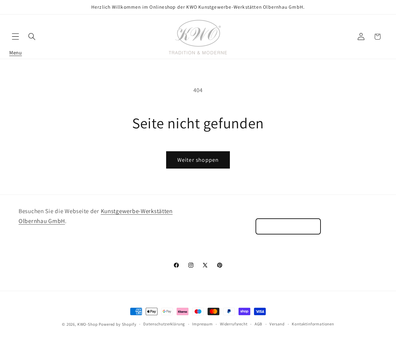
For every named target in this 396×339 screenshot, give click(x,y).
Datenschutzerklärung (164, 324)
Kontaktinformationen (313, 324)
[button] (15, 36)
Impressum (202, 324)
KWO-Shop (87, 324)
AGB (259, 324)
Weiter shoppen (198, 159)
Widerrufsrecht (234, 324)
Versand (277, 324)
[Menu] (15, 36)
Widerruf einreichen (288, 226)
